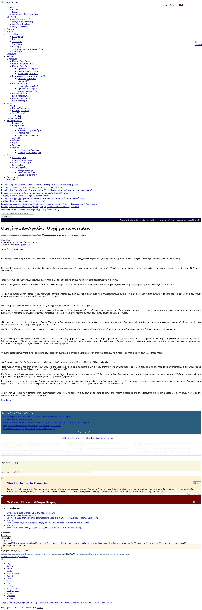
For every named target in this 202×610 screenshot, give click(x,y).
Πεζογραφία (17, 36)
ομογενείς (140, 543)
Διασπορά (5, 543)
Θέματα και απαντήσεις (28, 71)
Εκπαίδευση (12, 59)
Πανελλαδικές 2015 (21, 98)
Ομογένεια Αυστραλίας (22, 22)
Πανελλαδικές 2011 (20, 66)
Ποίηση (15, 39)
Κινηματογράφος (19, 125)
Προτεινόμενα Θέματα (28, 68)
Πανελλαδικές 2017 (21, 101)
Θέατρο (15, 147)
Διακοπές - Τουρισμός (21, 162)
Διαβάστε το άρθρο (192, 494)
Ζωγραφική (17, 41)
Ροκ (19, 115)
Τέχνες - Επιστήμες (15, 34)
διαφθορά (36, 554)
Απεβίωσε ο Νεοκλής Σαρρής (27, 515)
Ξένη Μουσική (18, 113)
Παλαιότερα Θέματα (27, 78)
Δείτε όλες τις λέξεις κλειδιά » (14, 556)
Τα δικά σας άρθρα (15, 118)
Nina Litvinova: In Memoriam (28, 483)
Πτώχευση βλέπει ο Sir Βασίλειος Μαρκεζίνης (34, 513)
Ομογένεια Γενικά (20, 27)
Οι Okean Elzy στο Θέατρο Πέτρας (18, 419)
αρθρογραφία (22, 554)
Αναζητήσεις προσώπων (22, 160)
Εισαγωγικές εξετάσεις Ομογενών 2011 (29, 76)
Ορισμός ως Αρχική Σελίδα (21, 602)
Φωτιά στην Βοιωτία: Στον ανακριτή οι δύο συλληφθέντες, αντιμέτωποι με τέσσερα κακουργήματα (52, 190)
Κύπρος (10, 56)
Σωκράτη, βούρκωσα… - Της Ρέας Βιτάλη (28, 201)
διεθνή (40, 554)
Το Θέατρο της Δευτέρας (28, 150)
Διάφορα (10, 155)
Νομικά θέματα (19, 157)
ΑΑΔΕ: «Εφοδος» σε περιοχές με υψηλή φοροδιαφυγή (36, 209)
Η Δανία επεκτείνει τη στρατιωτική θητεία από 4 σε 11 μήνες (36, 187)
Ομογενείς (153, 543)
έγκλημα (45, 554)
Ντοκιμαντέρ (23, 133)
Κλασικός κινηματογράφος (29, 130)
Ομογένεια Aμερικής (21, 19)
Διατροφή (11, 180)
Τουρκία (127, 554)
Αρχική (4, 235)
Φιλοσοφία (17, 44)
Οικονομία (11, 54)
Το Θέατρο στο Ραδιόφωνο (29, 152)
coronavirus (4, 554)
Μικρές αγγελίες (19, 167)
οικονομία (110, 554)
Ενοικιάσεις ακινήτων (27, 175)
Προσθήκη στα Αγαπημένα (46, 602)
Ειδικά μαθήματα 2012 (28, 86)
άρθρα (9, 554)
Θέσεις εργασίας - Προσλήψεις (25, 14)
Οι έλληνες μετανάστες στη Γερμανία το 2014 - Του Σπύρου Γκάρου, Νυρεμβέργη (61, 518)
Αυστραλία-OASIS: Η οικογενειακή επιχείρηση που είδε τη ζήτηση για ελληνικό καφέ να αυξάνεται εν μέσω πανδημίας (30, 444)
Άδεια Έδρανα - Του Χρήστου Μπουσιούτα (29, 195)
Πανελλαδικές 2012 (21, 83)
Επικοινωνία (106, 602)
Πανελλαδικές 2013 (21, 93)
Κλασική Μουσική (20, 108)
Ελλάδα (15, 9)
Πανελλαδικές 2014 (21, 96)
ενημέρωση (69, 553)
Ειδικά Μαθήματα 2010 (22, 64)
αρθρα (17, 554)
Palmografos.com (22, 245)
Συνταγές (16, 145)
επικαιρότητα (88, 554)
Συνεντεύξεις (17, 165)
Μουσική (11, 106)
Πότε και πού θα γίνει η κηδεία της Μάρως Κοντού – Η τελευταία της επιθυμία (44, 206)
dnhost (40, 607)
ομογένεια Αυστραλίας (47, 543)
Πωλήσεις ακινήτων (26, 172)
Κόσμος (15, 12)
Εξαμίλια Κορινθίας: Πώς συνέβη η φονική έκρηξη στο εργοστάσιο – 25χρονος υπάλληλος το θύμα (53, 204)
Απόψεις (10, 29)
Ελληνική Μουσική (20, 110)
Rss (61, 602)
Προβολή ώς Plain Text (81, 602)
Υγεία (9, 103)
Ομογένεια (11, 17)
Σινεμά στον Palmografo (28, 135)
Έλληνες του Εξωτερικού (97, 543)
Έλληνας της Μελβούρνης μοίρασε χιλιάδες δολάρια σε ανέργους (94, 443)
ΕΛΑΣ (59, 554)
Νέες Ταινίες (23, 128)
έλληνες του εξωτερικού (172, 543)
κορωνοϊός (105, 554)
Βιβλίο (15, 143)
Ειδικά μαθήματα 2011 (28, 73)
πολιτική (122, 554)
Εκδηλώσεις (17, 123)
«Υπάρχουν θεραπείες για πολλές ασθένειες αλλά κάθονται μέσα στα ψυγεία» (166, 443)
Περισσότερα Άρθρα (85, 432)
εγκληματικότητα (52, 554)
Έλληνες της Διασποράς (122, 543)
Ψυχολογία (17, 51)
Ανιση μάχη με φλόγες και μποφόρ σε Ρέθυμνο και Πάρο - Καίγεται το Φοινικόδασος (46, 198)
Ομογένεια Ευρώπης (21, 24)
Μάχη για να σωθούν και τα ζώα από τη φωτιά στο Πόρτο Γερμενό (38, 193)
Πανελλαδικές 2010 (21, 61)
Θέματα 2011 (23, 81)
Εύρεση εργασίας (25, 170)
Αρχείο (96, 602)
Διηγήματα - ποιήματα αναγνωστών (27, 49)
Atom (66, 602)
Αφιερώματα (12, 177)
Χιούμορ (16, 138)
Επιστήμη (16, 46)
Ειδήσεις (10, 7)
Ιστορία (10, 31)
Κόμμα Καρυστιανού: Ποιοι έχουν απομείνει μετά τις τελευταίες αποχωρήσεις (43, 184)
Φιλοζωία (16, 140)
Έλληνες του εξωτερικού (72, 543)
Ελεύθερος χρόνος (15, 120)
